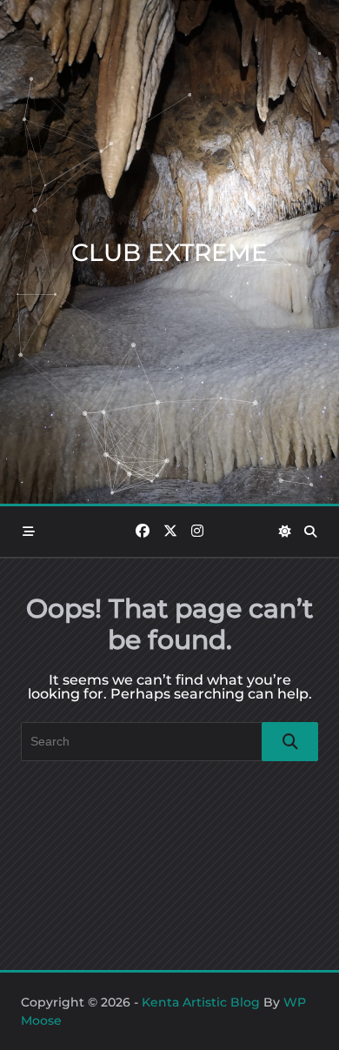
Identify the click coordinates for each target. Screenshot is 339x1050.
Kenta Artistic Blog (201, 1002)
